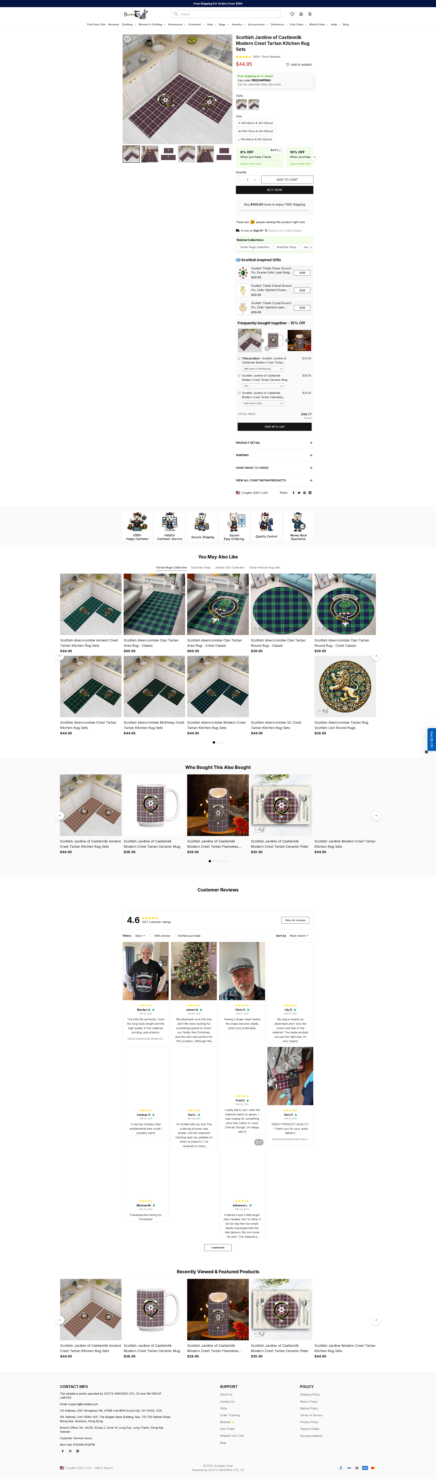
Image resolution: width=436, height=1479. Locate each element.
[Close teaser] (426, 752)
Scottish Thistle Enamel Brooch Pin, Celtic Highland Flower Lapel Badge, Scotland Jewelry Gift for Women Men (271, 288)
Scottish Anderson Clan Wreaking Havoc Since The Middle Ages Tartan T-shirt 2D (146, 1038)
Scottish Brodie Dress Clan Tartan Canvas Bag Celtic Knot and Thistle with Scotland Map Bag (290, 1139)
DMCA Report (104, 1468)
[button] (431, 739)
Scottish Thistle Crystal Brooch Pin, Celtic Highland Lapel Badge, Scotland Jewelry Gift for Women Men (271, 305)
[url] (266, 57)
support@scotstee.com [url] (83, 1404)
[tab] (214, 742)
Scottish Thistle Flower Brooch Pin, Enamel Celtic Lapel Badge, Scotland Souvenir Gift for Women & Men (271, 271)
